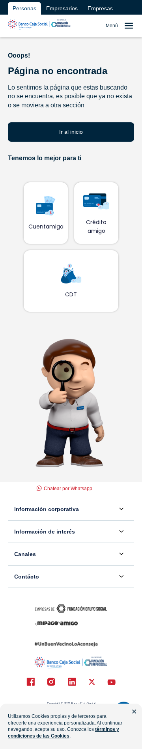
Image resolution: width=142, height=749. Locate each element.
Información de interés (44, 531)
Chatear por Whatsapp (68, 488)
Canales (25, 554)
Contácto (26, 576)
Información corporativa (46, 509)
